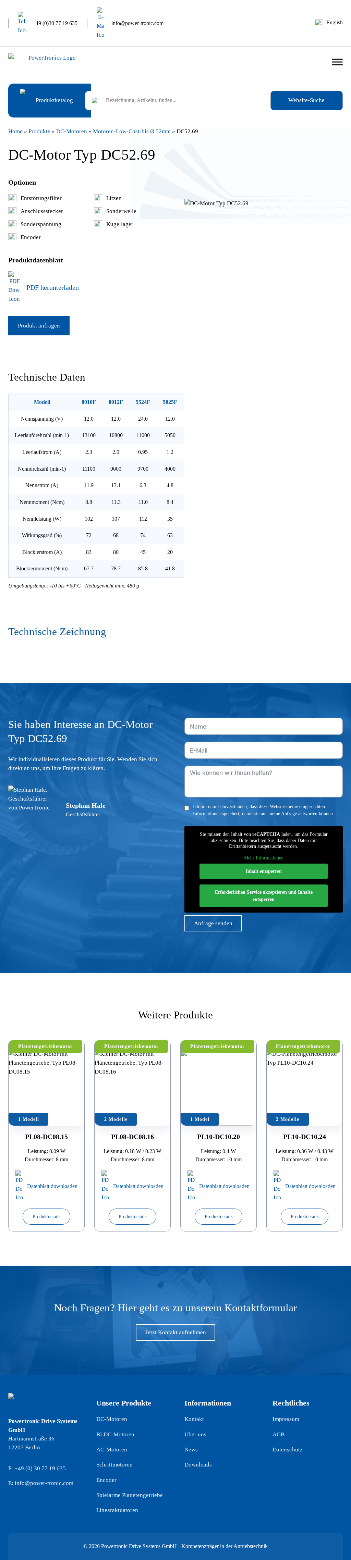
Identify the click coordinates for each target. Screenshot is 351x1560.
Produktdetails (46, 1216)
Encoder (106, 1480)
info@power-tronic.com (44, 1483)
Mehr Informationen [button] (263, 858)
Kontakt (194, 1419)
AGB (279, 1434)
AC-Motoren (111, 1449)
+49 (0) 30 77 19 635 (40, 1468)
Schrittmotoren (114, 1464)
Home (15, 131)
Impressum (286, 1419)
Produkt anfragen (39, 325)
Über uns (195, 1434)
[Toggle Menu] (337, 62)
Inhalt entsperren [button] (264, 871)
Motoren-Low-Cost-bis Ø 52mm (132, 131)
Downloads (198, 1464)
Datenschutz (288, 1449)
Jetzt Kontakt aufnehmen (175, 1332)
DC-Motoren (71, 131)
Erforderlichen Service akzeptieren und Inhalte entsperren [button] (264, 896)
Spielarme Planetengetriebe (129, 1495)
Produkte (39, 131)
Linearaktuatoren (117, 1510)
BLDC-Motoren (115, 1434)
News (191, 1449)
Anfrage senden (213, 923)
